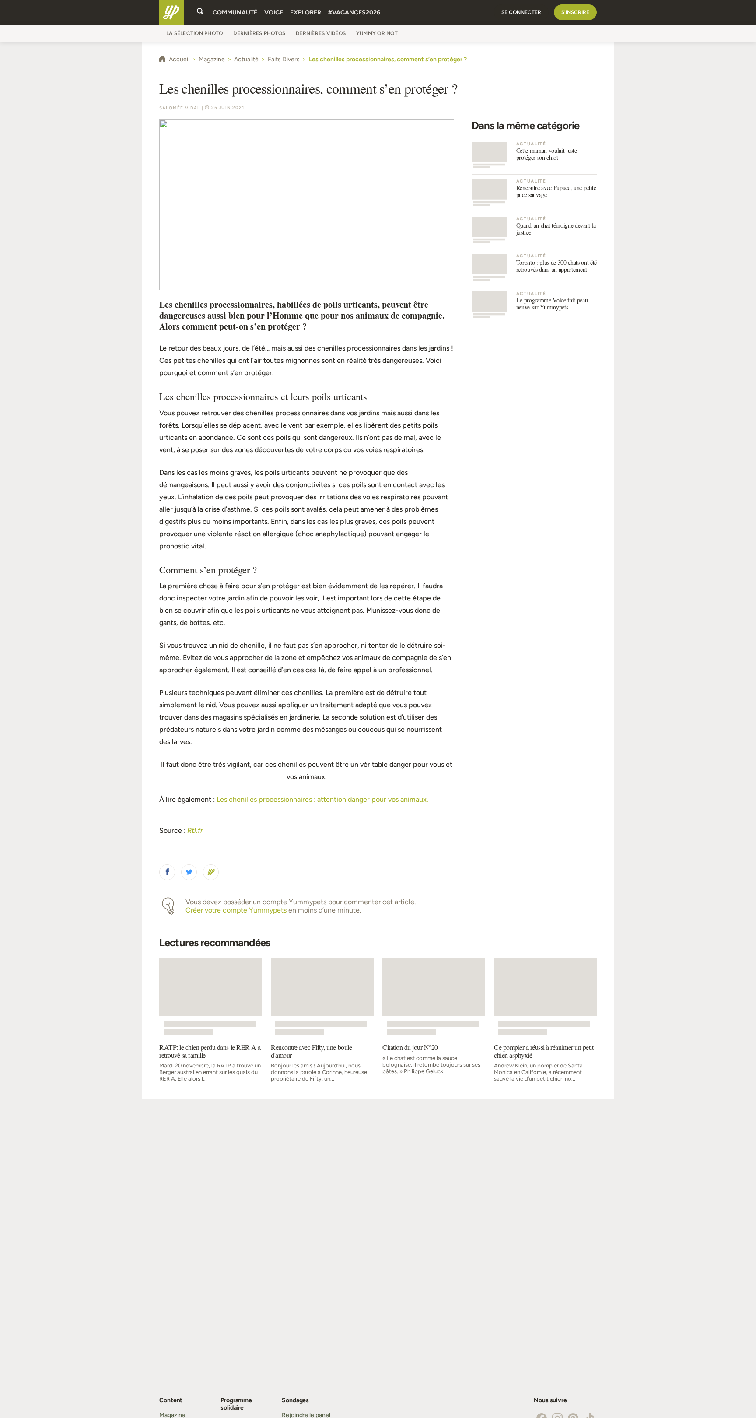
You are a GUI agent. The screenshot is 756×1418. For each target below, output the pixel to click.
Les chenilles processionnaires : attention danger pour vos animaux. (322, 799)
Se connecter (521, 12)
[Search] (200, 12)
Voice (273, 12)
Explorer (305, 12)
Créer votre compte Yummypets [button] (236, 910)
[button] (167, 872)
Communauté (235, 12)
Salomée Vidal (179, 108)
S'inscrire (575, 12)
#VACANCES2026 (354, 12)
